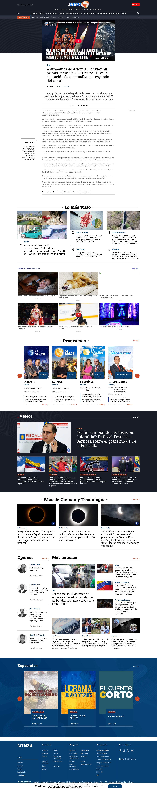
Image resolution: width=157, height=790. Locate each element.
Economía (48, 13)
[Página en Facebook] (120, 751)
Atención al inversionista (103, 756)
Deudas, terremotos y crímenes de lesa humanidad (38, 640)
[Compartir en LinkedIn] (84, 106)
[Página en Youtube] (132, 751)
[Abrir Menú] (19, 13)
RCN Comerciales (71, 782)
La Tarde (57, 381)
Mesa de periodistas (72, 765)
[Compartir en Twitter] (81, 106)
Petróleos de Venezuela (88, 474)
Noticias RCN (44, 782)
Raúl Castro (35, 17)
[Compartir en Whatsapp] (89, 106)
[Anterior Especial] (19, 698)
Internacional (21, 775)
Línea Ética (99, 769)
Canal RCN (36, 782)
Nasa (48, 65)
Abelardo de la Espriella (119, 474)
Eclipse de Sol (21, 528)
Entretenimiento (102, 13)
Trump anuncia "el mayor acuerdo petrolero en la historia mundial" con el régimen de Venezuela (89, 255)
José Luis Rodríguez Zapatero (48, 17)
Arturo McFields (35, 585)
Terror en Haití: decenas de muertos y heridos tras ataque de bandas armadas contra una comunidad (73, 598)
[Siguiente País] (139, 18)
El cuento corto (116, 716)
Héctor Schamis (38, 648)
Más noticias (64, 557)
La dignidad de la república (36, 569)
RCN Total (130, 782)
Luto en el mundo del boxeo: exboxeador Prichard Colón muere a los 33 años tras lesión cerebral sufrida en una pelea (126, 572)
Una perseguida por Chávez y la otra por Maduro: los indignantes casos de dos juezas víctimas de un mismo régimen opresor (36, 398)
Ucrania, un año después (78, 717)
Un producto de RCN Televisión (117, 782)
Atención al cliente (101, 753)
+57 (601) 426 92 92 (130, 759)
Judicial (55, 13)
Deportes (61, 13)
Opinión (124, 13)
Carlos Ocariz (53, 474)
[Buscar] (138, 13)
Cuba (68, 17)
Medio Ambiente (35, 609)
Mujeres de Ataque (86, 764)
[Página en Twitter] (128, 751)
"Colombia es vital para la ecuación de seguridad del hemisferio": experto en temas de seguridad (30, 480)
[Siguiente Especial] (137, 698)
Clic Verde (72, 750)
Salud (110, 13)
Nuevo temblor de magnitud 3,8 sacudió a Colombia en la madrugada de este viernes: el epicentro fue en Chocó (89, 238)
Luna (82, 192)
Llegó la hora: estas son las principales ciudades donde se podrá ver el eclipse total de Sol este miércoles (77, 536)
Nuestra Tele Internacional (74, 13)
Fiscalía (26, 241)
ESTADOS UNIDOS (86, 9)
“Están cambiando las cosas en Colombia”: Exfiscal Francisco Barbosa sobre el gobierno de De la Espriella (64, 398)
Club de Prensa (85, 750)
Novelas (96, 782)
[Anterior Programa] (19, 376)
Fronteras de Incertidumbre (39, 717)
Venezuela (115, 249)
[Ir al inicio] (27, 748)
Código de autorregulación (103, 763)
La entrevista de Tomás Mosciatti (74, 757)
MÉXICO (78, 9)
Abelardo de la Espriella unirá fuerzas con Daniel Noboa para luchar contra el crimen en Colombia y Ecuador (124, 480)
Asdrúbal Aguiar (35, 565)
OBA (97, 775)
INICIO (57, 9)
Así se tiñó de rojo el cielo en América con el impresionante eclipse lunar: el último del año (120, 399)
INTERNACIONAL (97, 9)
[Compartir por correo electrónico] (86, 106)
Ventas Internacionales (102, 766)
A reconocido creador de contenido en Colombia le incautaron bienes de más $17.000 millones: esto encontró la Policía (45, 249)
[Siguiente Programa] (137, 376)
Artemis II (66, 192)
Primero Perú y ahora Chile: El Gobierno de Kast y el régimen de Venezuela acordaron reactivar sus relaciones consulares (125, 589)
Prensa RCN (99, 772)
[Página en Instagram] (124, 751)
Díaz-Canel (61, 17)
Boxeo (117, 565)
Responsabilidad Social (102, 750)
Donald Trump (80, 249)
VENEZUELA (71, 9)
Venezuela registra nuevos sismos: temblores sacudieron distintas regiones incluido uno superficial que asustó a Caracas (125, 255)
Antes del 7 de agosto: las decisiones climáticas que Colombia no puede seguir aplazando (38, 616)
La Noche (29, 381)
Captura (114, 636)
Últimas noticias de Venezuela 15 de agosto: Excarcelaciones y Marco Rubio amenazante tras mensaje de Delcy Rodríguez (95, 642)
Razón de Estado (74, 769)
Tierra (88, 192)
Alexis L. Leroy (37, 626)
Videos (26, 416)
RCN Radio (53, 782)
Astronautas (75, 192)
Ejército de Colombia (118, 232)
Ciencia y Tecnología (89, 13)
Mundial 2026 (75, 17)
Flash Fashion (84, 753)
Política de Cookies (76, 787)
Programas (116, 13)
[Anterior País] (139, 16)
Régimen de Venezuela (122, 582)
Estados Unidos (57, 636)
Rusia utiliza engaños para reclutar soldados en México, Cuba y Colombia (39, 591)
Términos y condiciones (85, 785)
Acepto (115, 786)
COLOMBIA (63, 9)
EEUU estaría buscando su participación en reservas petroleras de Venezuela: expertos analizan (93, 480)
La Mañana (87, 381)
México (19, 769)
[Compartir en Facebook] (78, 106)
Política (41, 13)
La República (61, 782)
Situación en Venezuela (37, 635)
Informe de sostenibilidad (103, 760)
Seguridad (20, 474)
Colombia (79, 429)
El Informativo (117, 381)
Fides (101, 782)
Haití (53, 590)
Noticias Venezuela (88, 636)
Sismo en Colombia (82, 232)
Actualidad (34, 13)
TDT (106, 782)
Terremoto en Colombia (122, 600)
